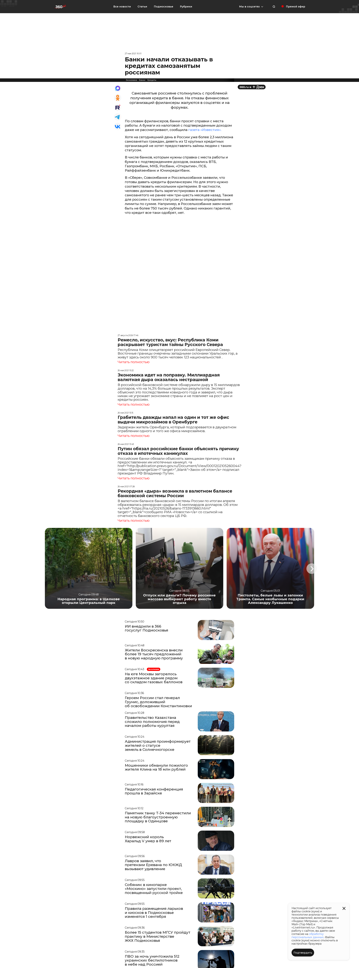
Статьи (142, 6)
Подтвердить (303, 952)
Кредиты (151, 80)
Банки (142, 80)
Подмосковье (163, 6)
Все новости (122, 6)
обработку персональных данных (308, 935)
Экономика (131, 80)
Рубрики (186, 6)
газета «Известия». (204, 130)
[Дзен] (252, 87)
